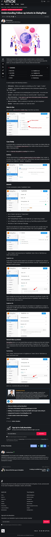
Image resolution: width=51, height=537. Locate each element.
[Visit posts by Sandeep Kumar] (3, 452)
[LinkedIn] (41, 531)
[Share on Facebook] (7, 17)
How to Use (11, 70)
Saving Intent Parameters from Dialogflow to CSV (19, 413)
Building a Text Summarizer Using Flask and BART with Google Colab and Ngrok (26, 410)
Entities (12, 75)
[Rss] (49, 531)
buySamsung (36, 77)
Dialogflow (9, 342)
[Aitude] (10, 1)
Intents (11, 77)
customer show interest (22, 146)
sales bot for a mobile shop (20, 110)
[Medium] (43, 531)
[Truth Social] (47, 531)
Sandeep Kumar (9, 20)
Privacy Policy (43, 439)
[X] (40, 531)
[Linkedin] (8, 401)
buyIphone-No (37, 73)
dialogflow (18, 421)
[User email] (11, 401)
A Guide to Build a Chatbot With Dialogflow (18, 415)
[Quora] (45, 531)
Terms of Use (21, 439)
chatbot (13, 421)
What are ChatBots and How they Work (17, 406)
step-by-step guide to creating (19, 151)
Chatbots (4, 9)
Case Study (11, 73)
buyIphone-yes (36, 70)
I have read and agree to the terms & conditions (17, 436)
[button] (2, 1)
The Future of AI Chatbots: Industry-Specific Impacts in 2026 (22, 408)
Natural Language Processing (15, 9)
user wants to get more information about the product (33, 97)
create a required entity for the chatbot (29, 157)
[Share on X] (9, 17)
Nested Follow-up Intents (37, 75)
